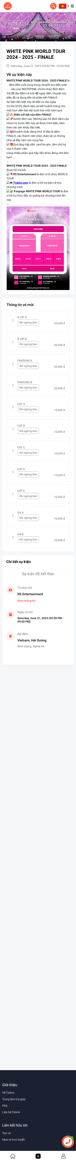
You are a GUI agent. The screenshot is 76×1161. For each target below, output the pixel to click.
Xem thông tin (26, 600)
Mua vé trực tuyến (13, 1139)
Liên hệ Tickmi (11, 1112)
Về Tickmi (8, 1092)
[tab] (38, 320)
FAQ (4, 1105)
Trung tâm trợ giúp (14, 1099)
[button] (64, 6)
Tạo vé (6, 1133)
